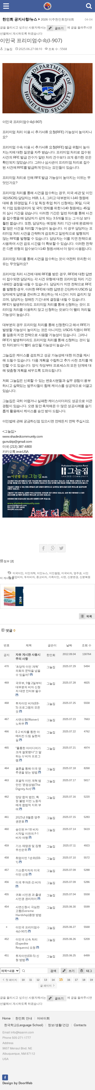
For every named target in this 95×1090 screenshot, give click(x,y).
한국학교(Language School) (23, 1025)
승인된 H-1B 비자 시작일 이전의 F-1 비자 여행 (27, 833)
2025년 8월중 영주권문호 (28, 819)
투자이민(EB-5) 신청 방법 (27, 958)
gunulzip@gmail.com (17, 441)
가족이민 (53, 577)
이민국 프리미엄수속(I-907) (31, 40)
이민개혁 (30, 573)
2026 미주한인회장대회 (57, 19)
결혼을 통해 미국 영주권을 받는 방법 (28, 770)
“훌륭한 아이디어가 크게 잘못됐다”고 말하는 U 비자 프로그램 (28, 754)
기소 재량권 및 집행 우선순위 (28, 848)
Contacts (80, 1025)
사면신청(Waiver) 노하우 (27, 721)
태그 (89, 971)
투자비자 (29, 577)
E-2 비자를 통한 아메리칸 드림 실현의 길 (28, 736)
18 (83, 979)
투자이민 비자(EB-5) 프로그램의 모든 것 (28, 707)
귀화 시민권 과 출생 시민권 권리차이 (28, 897)
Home (6, 1018)
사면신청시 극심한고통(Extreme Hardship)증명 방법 (28, 911)
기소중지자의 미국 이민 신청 (28, 872)
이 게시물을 (7, 578)
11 (30, 979)
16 (68, 979)
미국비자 (66, 573)
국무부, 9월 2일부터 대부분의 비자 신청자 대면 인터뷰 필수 (29, 687)
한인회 (51, 655)
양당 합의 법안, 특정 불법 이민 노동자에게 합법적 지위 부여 (28, 803)
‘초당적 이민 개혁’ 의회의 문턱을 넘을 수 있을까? (28, 670)
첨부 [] (8, 561)
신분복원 (85, 577)
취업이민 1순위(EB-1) (28, 860)
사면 (63, 577)
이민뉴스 (42, 573)
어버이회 (43, 1018)
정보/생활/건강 (58, 1025)
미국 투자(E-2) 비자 (28, 882)
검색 (53, 971)
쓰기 (71, 971)
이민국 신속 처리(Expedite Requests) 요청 (27, 943)
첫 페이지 (11, 979)
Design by (17, 1083)
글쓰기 (59, 28)
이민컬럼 (54, 573)
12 (38, 979)
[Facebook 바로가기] (5, 1077)
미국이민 (18, 573)
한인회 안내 (23, 1018)
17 (76, 979)
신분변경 (72, 577)
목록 (89, 616)
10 (23, 979)
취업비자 (17, 577)
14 (53, 979)
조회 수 (86, 645)
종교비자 (41, 577)
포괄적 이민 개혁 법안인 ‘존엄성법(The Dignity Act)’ (28, 785)
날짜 (69, 645)
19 (91, 979)
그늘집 (8, 49)
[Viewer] (31, 441)
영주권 (78, 573)
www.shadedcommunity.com (22, 436)
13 (45, 979)
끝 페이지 (46, 985)
